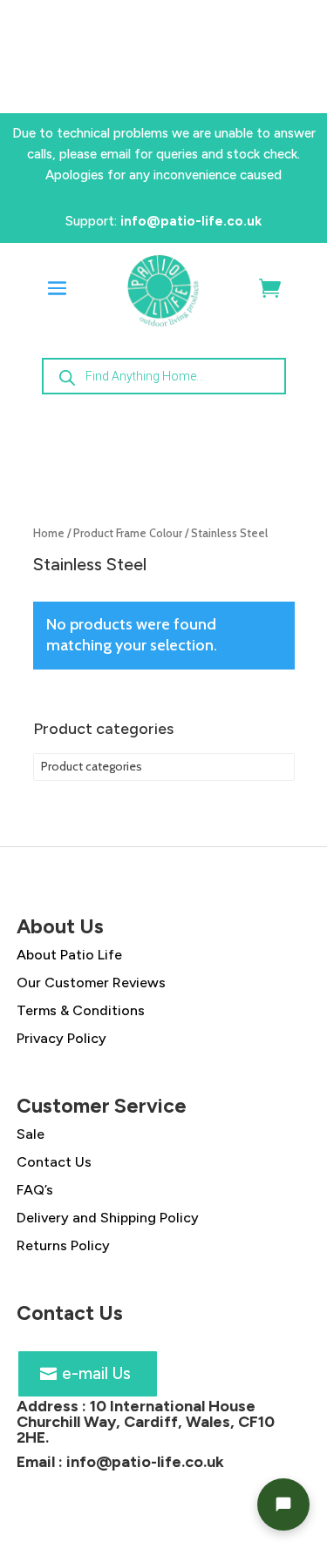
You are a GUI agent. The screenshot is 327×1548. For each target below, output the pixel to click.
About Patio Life (69, 954)
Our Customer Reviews (91, 982)
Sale (30, 1134)
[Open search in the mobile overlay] (164, 376)
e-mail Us (96, 1373)
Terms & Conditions (81, 1010)
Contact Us (54, 1162)
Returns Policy (63, 1245)
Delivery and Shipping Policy (108, 1217)
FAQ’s (35, 1189)
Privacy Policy (61, 1038)
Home (49, 533)
